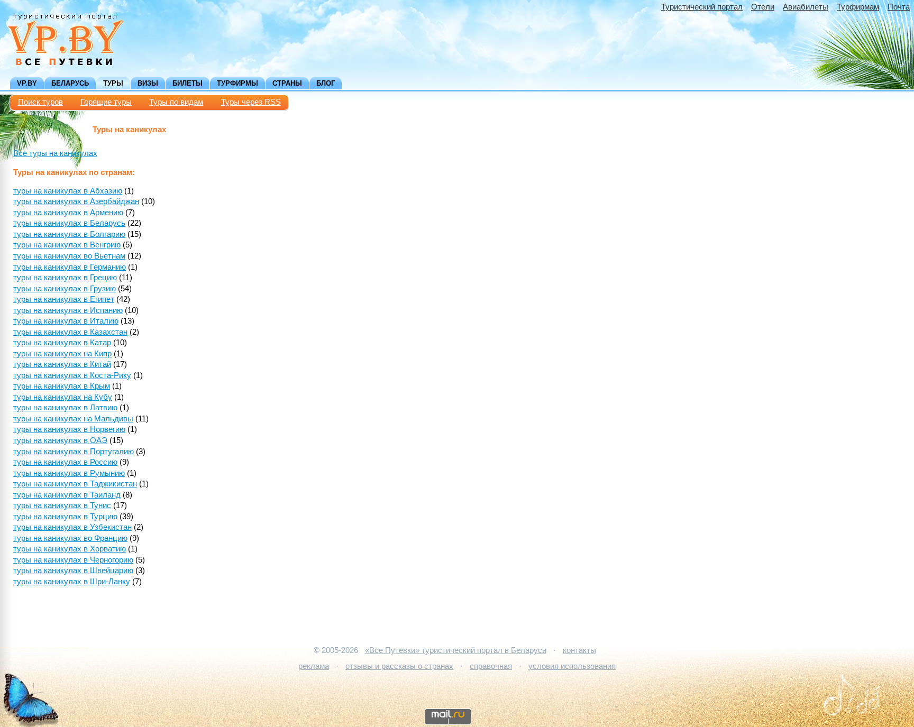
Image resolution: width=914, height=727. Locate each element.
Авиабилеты (805, 7)
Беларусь (70, 83)
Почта (899, 7)
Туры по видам (176, 102)
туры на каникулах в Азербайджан (76, 201)
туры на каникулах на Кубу (62, 397)
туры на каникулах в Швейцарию (73, 570)
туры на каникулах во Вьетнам (69, 256)
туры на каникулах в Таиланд (67, 495)
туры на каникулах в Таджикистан (75, 484)
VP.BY (27, 83)
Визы (148, 83)
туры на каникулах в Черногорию (73, 560)
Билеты (187, 83)
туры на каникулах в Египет (63, 299)
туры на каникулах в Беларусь (69, 223)
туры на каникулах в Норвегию (69, 429)
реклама (313, 666)
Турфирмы (237, 83)
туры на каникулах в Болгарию (69, 234)
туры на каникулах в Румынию (69, 473)
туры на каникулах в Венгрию (67, 245)
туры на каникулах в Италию (65, 321)
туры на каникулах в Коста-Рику (72, 375)
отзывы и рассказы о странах (399, 666)
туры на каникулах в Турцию (65, 516)
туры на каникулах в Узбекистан (72, 527)
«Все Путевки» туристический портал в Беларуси (455, 650)
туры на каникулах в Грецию (65, 277)
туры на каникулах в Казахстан (70, 332)
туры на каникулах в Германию (69, 267)
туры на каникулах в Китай (62, 364)
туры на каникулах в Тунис (62, 505)
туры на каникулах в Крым (61, 386)
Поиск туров (40, 102)
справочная (491, 666)
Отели (762, 7)
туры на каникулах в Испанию (68, 310)
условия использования (572, 666)
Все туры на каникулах (55, 153)
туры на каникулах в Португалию (73, 451)
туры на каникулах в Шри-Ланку (71, 581)
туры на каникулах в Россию (65, 462)
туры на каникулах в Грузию (64, 288)
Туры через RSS (251, 102)
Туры (113, 83)
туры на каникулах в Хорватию (69, 549)
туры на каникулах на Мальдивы (73, 419)
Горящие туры (106, 102)
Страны (287, 83)
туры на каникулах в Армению (68, 212)
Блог (325, 83)
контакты (579, 650)
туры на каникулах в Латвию (65, 407)
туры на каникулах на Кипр (62, 353)
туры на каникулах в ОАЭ (60, 440)
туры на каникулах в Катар (62, 342)
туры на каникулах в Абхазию (67, 191)
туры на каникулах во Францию (70, 538)
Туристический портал (702, 7)
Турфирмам (858, 7)
